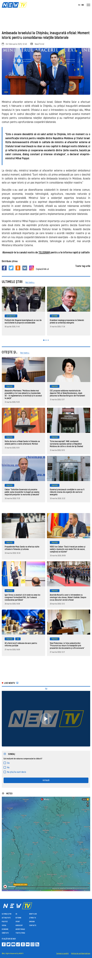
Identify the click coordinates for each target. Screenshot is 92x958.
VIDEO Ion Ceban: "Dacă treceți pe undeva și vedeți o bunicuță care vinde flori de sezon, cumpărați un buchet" (67, 549)
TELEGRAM (44, 252)
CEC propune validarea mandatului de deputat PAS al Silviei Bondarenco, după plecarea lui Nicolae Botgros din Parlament (67, 393)
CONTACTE (32, 925)
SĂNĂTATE (5, 933)
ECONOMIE (5, 929)
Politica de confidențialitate (80, 953)
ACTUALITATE (11, 316)
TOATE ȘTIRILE (20, 933)
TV (46, 688)
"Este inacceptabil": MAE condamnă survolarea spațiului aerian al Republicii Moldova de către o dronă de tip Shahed (66, 443)
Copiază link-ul (42, 268)
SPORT (18, 921)
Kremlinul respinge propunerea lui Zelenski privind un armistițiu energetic (67, 321)
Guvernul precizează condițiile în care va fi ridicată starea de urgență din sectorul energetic (67, 492)
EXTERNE (54, 316)
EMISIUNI (32, 921)
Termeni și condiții (62, 953)
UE (18, 639)
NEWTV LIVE (33, 914)
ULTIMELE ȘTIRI (6, 914)
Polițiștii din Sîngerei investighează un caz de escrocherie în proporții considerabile (23, 321)
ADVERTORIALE (20, 929)
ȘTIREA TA (32, 918)
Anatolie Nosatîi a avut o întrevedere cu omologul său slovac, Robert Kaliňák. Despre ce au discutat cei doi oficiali (68, 597)
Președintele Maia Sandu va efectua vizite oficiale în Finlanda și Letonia (22, 547)
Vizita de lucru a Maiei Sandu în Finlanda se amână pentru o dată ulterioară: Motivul (22, 442)
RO (83, 5)
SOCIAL (4, 925)
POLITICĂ (9, 386)
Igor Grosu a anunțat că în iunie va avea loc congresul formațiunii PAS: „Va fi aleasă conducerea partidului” (22, 597)
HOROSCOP (19, 925)
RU (79, 5)
